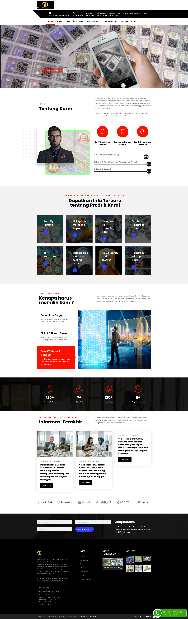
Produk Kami (79, 21)
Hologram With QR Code (138, 256)
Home (51, 21)
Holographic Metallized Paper (80, 225)
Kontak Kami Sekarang (54, 73)
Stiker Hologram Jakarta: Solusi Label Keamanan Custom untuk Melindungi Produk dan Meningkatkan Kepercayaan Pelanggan (92, 470)
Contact (124, 21)
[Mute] (119, 568)
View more (47, 486)
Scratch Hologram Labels (138, 225)
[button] (113, 564)
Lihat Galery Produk (73, 72)
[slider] (111, 567)
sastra (57, 461)
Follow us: (135, 616)
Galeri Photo (112, 21)
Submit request (83, 529)
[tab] (56, 318)
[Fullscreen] (121, 568)
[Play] (105, 568)
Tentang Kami (64, 21)
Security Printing (137, 21)
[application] (113, 564)
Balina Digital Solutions (88, 616)
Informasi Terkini (95, 21)
